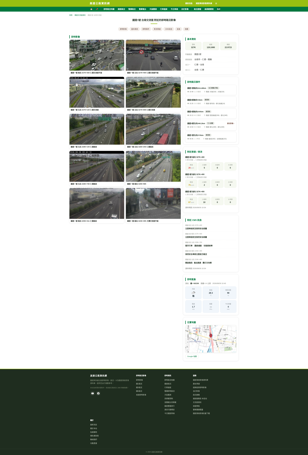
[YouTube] (92, 393)
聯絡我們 (93, 439)
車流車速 (157, 29)
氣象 (178, 29)
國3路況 (139, 387)
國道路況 (121, 9)
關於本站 (93, 428)
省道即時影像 (141, 395)
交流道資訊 (197, 402)
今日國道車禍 (169, 413)
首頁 (70, 15)
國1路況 (139, 384)
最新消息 (93, 425)
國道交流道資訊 (80, 15)
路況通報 (197, 9)
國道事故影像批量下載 (201, 413)
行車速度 (163, 9)
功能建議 (93, 443)
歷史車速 (196, 384)
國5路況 (139, 391)
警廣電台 (142, 9)
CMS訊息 (168, 29)
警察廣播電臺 (198, 410)
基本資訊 (134, 29)
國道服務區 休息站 (200, 398)
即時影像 (123, 29)
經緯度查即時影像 (199, 387)
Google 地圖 (192, 356)
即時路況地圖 (109, 9)
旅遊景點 (196, 406)
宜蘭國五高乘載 (170, 402)
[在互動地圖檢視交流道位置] (210, 339)
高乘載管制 (209, 9)
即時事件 (146, 29)
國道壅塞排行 (169, 406)
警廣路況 (132, 9)
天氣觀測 (153, 9)
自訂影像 (185, 9)
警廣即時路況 (169, 391)
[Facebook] (98, 393)
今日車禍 (174, 9)
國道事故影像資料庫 (200, 380)
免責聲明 (93, 432)
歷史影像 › (230, 123)
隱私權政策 (94, 436)
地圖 (186, 29)
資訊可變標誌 (169, 410)
